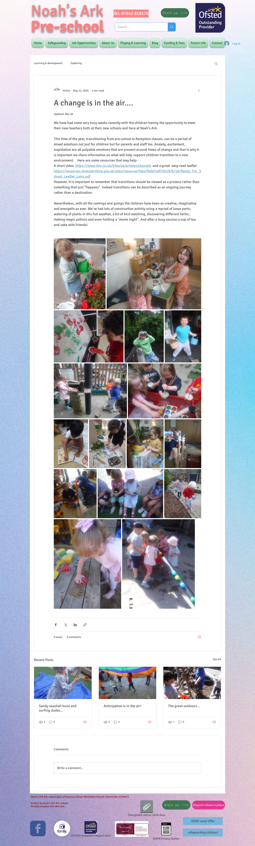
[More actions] (198, 90)
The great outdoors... (184, 706)
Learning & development (48, 63)
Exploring (76, 63)
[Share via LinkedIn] (75, 625)
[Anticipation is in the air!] (127, 683)
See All (217, 659)
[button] (216, 63)
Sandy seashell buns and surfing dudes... (57, 708)
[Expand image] (80, 273)
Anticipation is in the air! (122, 706)
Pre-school (67, 26)
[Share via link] (85, 625)
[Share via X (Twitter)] (65, 625)
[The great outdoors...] (192, 683)
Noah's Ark (67, 10)
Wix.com (59, 806)
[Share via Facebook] (56, 625)
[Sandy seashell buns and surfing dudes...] (63, 683)
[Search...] (172, 27)
